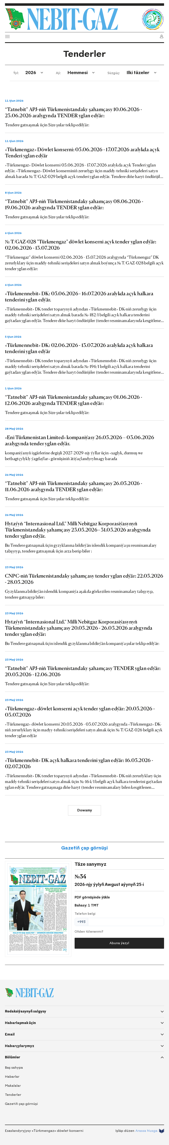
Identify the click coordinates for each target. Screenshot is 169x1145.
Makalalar (13, 1086)
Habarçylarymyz (19, 1046)
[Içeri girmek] (161, 36)
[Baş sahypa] (72, 19)
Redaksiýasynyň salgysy (25, 1011)
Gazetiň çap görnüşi (84, 848)
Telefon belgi (85, 914)
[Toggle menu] (7, 36)
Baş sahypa (14, 1067)
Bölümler (12, 1057)
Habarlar (12, 1077)
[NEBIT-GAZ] (29, 992)
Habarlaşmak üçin (20, 1023)
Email (10, 1034)
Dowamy (84, 810)
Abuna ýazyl (119, 943)
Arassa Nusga (146, 1131)
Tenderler (13, 1095)
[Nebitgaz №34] (38, 909)
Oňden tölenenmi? (89, 931)
